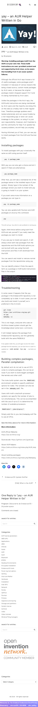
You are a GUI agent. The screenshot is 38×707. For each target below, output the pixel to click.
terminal (4, 609)
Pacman (4, 595)
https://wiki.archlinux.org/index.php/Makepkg (18, 458)
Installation (5, 582)
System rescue (6, 606)
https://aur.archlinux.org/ (10, 435)
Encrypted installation (8, 565)
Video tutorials (6, 614)
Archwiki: (17, 304)
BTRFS (3, 560)
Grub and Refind (6, 576)
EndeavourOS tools (7, 568)
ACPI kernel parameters (9, 536)
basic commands (26, 328)
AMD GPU (4, 538)
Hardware (4, 579)
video (3, 611)
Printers (4, 598)
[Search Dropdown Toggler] (30, 4)
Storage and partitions (8, 603)
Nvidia (3, 590)
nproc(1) (16, 401)
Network (4, 587)
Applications (5, 541)
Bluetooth (4, 557)
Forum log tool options (8, 571)
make (7, 380)
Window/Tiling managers (9, 617)
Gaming (3, 574)
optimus (4, 592)
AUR (26, 47)
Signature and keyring (8, 601)
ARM (2, 544)
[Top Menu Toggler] (35, 5)
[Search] (35, 523)
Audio (3, 549)
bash (3, 555)
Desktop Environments (8, 563)
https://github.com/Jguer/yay (22, 440)
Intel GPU (4, 584)
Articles (3, 546)
